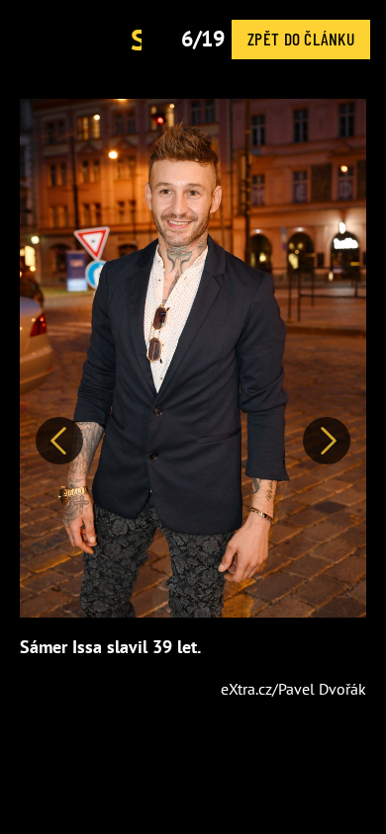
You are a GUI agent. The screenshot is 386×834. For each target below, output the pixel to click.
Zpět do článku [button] (300, 38)
